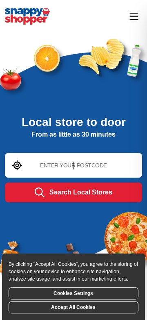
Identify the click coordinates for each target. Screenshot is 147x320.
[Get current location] (17, 165)
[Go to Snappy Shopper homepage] (27, 16)
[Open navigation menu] (134, 16)
